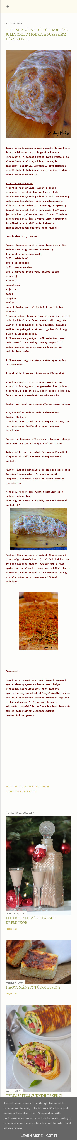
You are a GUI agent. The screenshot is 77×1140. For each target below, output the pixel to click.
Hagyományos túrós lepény (33, 987)
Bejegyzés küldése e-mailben (34, 786)
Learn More (32, 1136)
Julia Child (31, 791)
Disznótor (20, 791)
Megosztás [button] (11, 786)
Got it (52, 1136)
